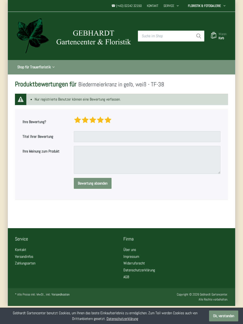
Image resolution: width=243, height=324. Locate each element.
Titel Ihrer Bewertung (38, 136)
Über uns (129, 249)
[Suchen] (198, 36)
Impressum (131, 256)
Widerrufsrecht (134, 263)
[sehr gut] (108, 120)
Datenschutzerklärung (139, 270)
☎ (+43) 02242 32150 (126, 6)
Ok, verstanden (223, 315)
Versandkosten (60, 294)
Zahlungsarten (25, 263)
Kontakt (152, 6)
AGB (126, 276)
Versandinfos (24, 256)
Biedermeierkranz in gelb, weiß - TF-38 (121, 84)
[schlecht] (77, 120)
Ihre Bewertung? (34, 121)
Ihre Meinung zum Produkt (41, 151)
